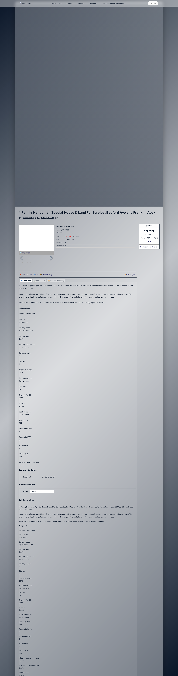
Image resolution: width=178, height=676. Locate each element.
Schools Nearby (47, 275)
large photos (27, 253)
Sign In (153, 3)
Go (148, 241)
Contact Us (56, 3)
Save (23, 275)
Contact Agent (130, 275)
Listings (69, 3)
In (150, 241)
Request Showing (57, 281)
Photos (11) (40, 281)
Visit (36, 275)
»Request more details (148, 247)
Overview (27, 281)
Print (30, 275)
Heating (81, 3)
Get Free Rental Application (113, 3)
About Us (93, 3)
